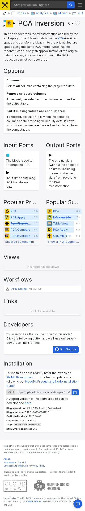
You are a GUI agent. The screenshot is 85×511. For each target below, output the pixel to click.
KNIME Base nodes (19, 377)
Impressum (10, 462)
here (28, 403)
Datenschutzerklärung (16, 465)
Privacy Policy (37, 465)
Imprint (22, 462)
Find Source (67, 349)
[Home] (5, 13)
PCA (61, 38)
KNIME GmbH (33, 501)
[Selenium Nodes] (51, 485)
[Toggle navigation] (80, 4)
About (7, 459)
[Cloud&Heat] (15, 485)
